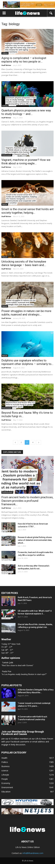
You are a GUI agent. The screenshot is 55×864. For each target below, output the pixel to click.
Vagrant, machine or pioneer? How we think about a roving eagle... (25, 161)
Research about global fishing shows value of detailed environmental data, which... (35, 540)
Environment (6, 155)
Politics (4, 762)
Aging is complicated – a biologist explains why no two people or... (23, 59)
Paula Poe (6, 671)
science (5, 53)
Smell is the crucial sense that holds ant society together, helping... (27, 210)
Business (5, 766)
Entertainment (7, 492)
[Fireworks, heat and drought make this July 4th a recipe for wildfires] (8, 556)
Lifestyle (5, 774)
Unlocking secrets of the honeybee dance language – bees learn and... (23, 263)
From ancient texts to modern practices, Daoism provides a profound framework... (27, 501)
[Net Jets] (27, 813)
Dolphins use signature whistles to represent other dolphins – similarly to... (27, 362)
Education (5, 791)
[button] (51, 13)
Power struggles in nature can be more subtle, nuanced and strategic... (26, 312)
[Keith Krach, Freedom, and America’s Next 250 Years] (8, 601)
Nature (4, 204)
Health (4, 758)
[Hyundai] (27, 804)
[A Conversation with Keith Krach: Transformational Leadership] (8, 720)
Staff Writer (6, 65)
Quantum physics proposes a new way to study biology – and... (26, 112)
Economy (5, 783)
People (4, 779)
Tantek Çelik (7, 662)
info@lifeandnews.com (33, 853)
